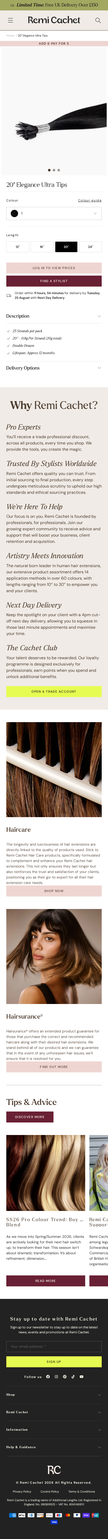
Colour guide (90, 200)
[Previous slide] (7, 5)
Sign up (54, 1362)
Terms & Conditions (81, 1491)
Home (10, 35)
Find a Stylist (54, 281)
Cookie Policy (50, 1491)
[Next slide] (100, 5)
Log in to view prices (54, 268)
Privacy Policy (22, 1491)
